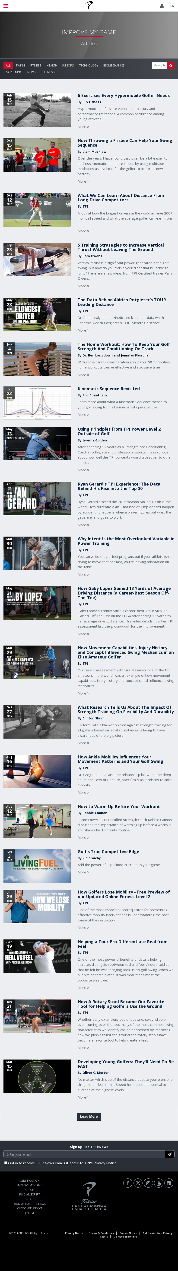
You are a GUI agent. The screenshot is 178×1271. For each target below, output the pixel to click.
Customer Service (29, 1208)
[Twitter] (138, 1183)
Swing (20, 65)
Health (52, 65)
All (8, 65)
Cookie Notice (128, 1233)
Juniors (68, 65)
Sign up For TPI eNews (89, 1146)
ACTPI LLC (22, 1233)
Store (29, 1199)
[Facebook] (127, 1183)
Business (48, 72)
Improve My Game (29, 1185)
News (31, 72)
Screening (14, 72)
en (172, 6)
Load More (89, 1116)
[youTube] (158, 1183)
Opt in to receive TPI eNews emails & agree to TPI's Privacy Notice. (62, 1163)
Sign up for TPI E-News (30, 1204)
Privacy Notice (74, 1233)
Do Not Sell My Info (125, 1236)
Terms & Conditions (101, 1233)
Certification (30, 1181)
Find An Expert (29, 1194)
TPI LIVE (30, 1213)
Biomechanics (114, 65)
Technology (88, 65)
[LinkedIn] (168, 1183)
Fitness (35, 65)
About (30, 1190)
